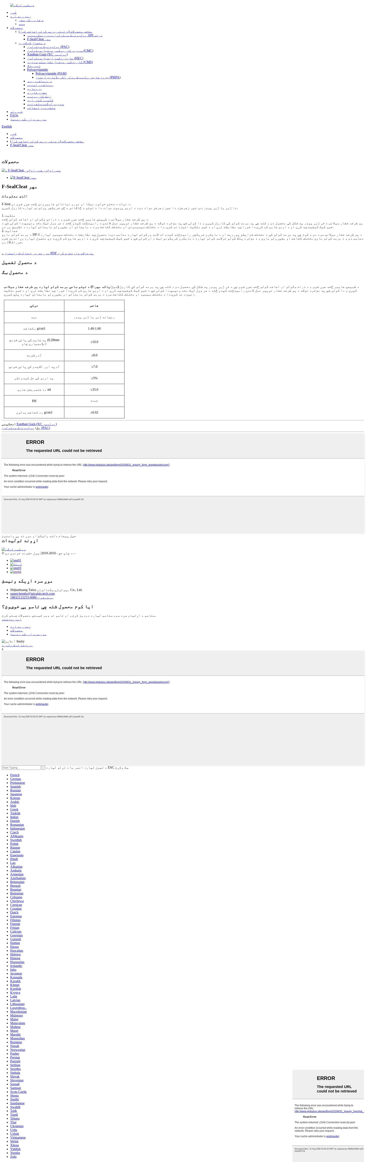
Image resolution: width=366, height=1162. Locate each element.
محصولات (16, 27)
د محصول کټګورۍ (32, 43)
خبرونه (16, 111)
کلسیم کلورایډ (40, 100)
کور (13, 12)
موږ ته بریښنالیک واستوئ (27, 253)
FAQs (14, 115)
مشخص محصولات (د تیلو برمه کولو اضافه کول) (55, 31)
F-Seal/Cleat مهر (39, 39)
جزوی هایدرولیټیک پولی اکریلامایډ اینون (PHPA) (78, 77)
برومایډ (34, 89)
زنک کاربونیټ (39, 96)
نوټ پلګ (34, 66)
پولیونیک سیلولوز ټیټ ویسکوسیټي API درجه (65, 35)
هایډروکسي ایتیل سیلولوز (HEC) (55, 58)
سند (22, 24)
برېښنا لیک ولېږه (17, 645)
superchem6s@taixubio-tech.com (32, 593)
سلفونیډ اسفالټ (41, 108)
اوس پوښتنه (12, 619)
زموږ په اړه (20, 16)
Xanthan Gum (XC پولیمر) (47, 54)
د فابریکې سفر (31, 20)
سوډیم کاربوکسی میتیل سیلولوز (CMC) (60, 50)
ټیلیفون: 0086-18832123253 (31, 597)
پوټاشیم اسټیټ (40, 85)
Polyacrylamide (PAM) (51, 73)
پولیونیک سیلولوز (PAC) (48, 47)
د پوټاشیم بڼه (39, 81)
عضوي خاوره (37, 92)
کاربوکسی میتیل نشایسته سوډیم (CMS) (60, 62)
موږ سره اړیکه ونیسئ (28, 119)
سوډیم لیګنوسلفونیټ (45, 104)
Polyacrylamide (37, 69)
